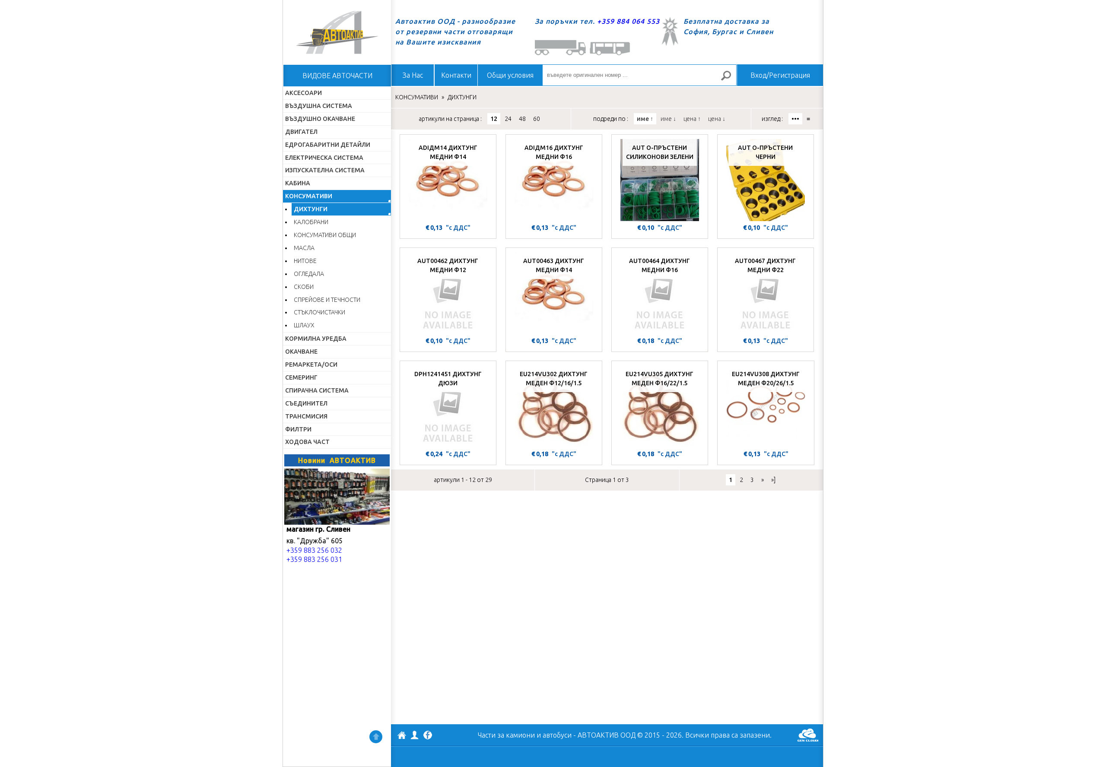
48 (522, 118)
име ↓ (668, 118)
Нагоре (375, 736)
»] (773, 479)
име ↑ (645, 118)
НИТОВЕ (305, 260)
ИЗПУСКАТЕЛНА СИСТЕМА (325, 170)
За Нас (413, 75)
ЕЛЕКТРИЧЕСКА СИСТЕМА (324, 157)
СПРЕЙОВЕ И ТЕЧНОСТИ (327, 299)
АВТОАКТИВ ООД (401, 736)
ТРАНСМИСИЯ (306, 416)
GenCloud (808, 735)
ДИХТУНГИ (310, 209)
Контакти (456, 75)
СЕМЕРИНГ (301, 377)
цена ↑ (692, 118)
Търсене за (730, 79)
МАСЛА (304, 247)
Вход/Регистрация (780, 75)
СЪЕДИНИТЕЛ (306, 403)
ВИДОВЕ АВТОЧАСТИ (337, 75)
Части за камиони (506, 735)
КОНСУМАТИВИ (308, 196)
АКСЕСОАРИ (303, 92)
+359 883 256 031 (314, 559)
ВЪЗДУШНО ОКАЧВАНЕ (320, 118)
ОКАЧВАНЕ (301, 351)
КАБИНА (297, 183)
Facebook (427, 735)
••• (795, 118)
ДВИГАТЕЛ (301, 131)
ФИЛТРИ (298, 429)
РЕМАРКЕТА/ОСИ (311, 364)
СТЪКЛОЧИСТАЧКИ (319, 312)
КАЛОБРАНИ (311, 222)
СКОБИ (304, 286)
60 (536, 118)
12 (493, 118)
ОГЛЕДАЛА (309, 273)
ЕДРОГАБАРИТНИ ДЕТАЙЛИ (327, 144)
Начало (337, 32)
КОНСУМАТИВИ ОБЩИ (325, 234)
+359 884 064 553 (628, 21)
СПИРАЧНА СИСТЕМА (317, 390)
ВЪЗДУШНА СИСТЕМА (318, 105)
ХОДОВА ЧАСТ (307, 441)
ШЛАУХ (304, 325)
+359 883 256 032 (314, 550)
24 (508, 118)
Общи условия (510, 75)
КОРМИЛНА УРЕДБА (315, 338)
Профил (414, 735)
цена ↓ (716, 118)
